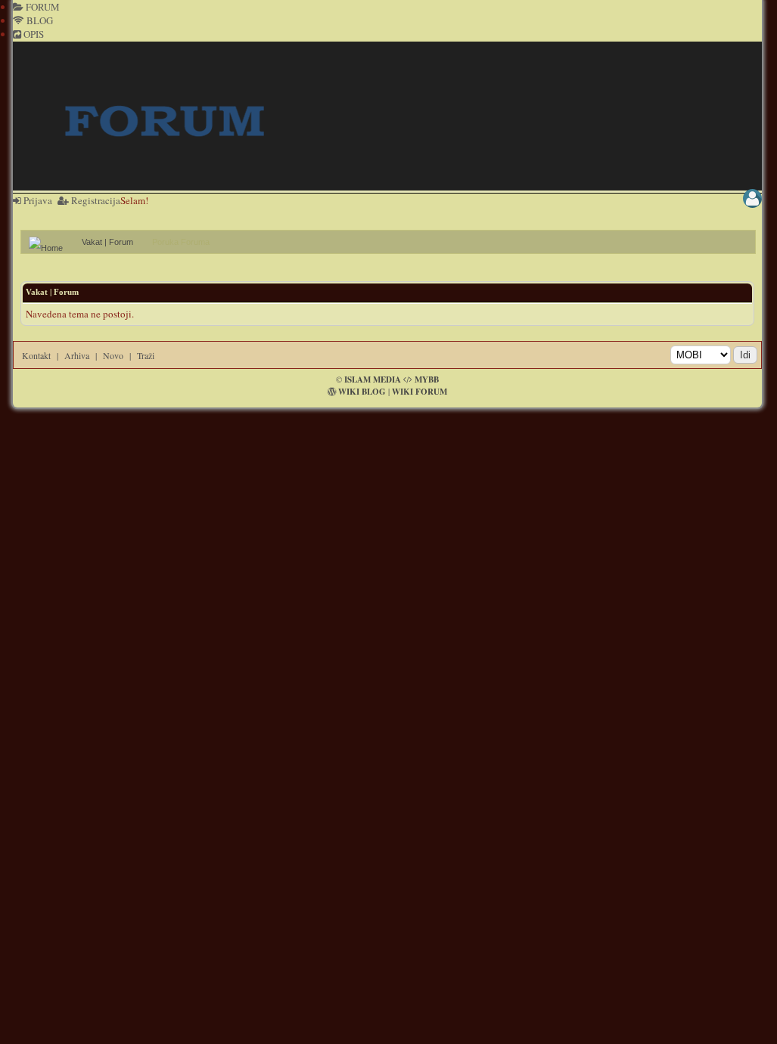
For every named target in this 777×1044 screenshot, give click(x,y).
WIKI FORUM (419, 392)
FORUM (41, 7)
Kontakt (36, 355)
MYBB (427, 379)
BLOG (38, 20)
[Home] (51, 242)
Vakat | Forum (107, 241)
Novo (113, 355)
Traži (145, 355)
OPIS (32, 34)
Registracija (94, 200)
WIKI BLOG (362, 392)
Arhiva (76, 355)
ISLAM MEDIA (372, 379)
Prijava (36, 200)
